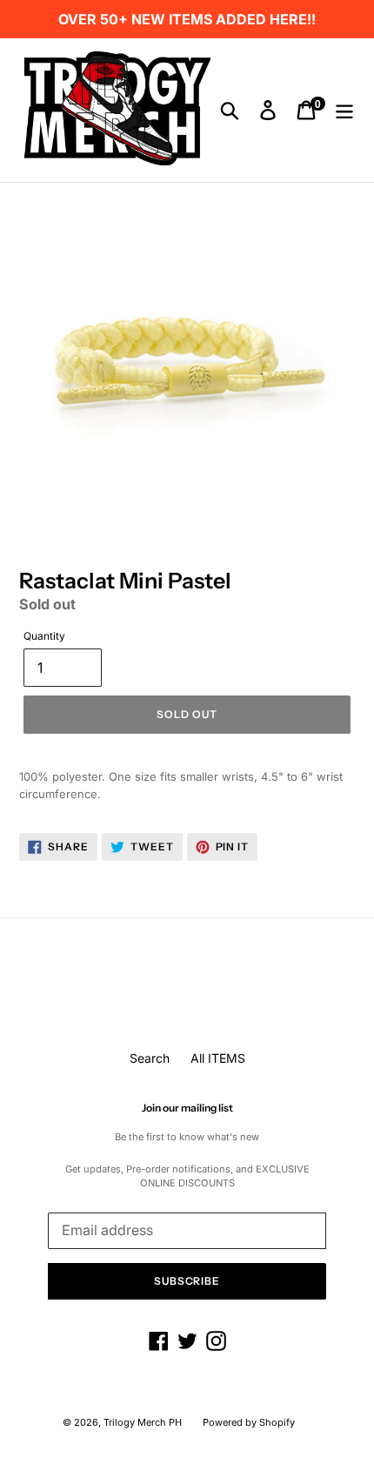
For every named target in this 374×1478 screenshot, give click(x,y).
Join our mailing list (187, 1108)
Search (150, 1058)
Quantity (44, 635)
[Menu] (344, 110)
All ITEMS (217, 1058)
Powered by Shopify (249, 1422)
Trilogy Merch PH (143, 1422)
